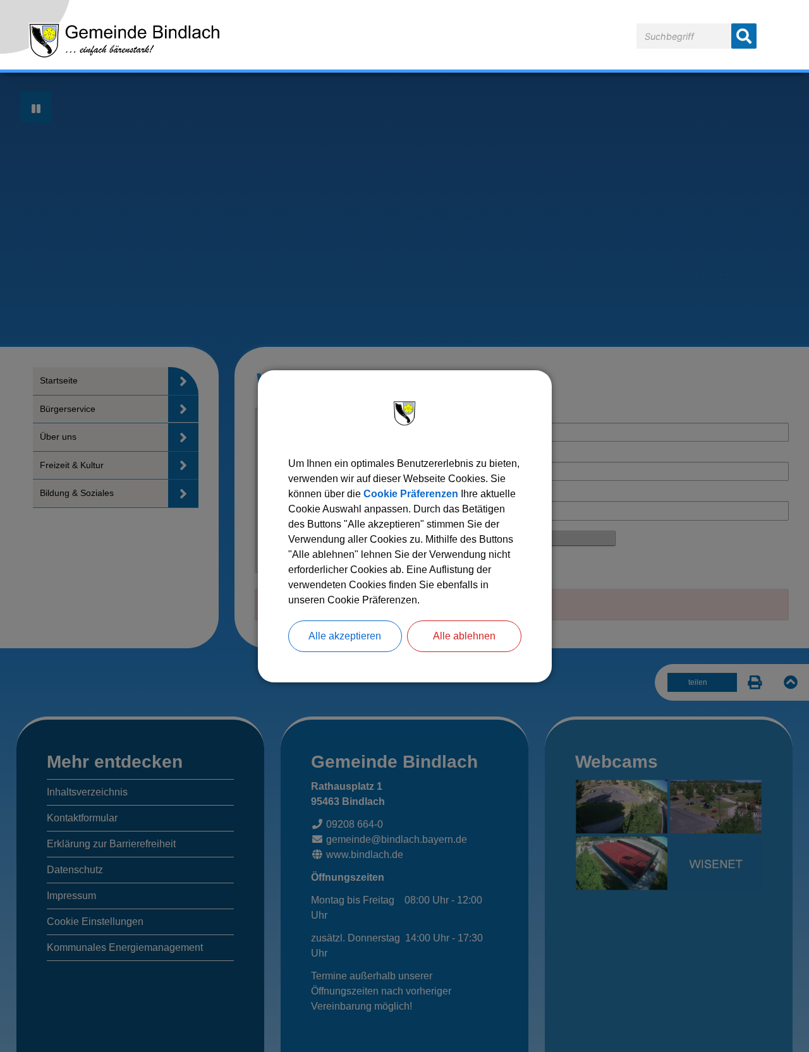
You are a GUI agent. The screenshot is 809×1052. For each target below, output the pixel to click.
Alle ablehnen (464, 636)
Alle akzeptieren (344, 636)
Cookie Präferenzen (410, 493)
